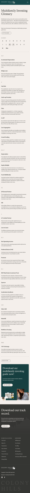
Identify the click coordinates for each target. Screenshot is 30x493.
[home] (8, 2)
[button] (28, 2)
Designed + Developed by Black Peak (7, 474)
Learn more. (13, 93)
